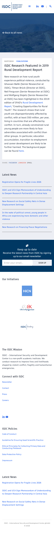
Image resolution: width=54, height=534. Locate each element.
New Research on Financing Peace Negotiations (24, 227)
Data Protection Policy (11, 454)
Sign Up (42, 263)
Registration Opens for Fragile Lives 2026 (21, 182)
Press (4, 394)
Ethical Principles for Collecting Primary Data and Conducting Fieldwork (23, 447)
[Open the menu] (29, 6)
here (21, 150)
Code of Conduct (9, 434)
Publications (22, 61)
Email (29, 163)
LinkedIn (22, 163)
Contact (5, 388)
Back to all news (13, 33)
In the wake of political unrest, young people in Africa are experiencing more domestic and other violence (25, 215)
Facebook (13, 163)
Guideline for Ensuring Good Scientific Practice (22, 440)
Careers (5, 400)
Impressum (7, 460)
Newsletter (7, 382)
